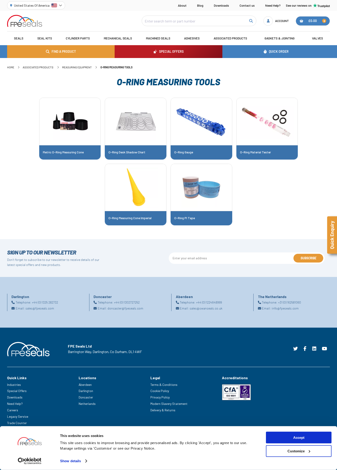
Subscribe (308, 258)
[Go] (250, 21)
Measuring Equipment (77, 67)
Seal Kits (44, 38)
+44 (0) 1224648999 (209, 302)
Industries (14, 385)
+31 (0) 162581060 (289, 302)
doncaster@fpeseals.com (125, 308)
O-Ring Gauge (183, 152)
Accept (298, 438)
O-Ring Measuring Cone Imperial (130, 218)
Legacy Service (17, 416)
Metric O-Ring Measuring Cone (63, 152)
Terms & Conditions (163, 385)
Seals (18, 38)
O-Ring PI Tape (184, 218)
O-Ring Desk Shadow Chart (126, 152)
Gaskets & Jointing (280, 38)
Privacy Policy (160, 397)
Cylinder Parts (78, 38)
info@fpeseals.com (285, 308)
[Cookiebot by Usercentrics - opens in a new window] (30, 461)
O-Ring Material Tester (255, 152)
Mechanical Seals (118, 38)
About (182, 5)
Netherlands (87, 404)
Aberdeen (85, 385)
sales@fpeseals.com (39, 308)
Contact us (247, 5)
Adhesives (192, 38)
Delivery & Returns (162, 410)
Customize (296, 451)
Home (10, 67)
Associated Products (230, 38)
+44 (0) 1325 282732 (45, 302)
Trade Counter (17, 423)
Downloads (221, 5)
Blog (200, 5)
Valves (317, 38)
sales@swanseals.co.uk (206, 308)
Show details (70, 461)
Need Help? (273, 5)
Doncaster (86, 397)
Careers (12, 410)
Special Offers (17, 391)
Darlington (86, 391)
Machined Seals (158, 38)
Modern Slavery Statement (169, 404)
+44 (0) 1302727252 (127, 302)
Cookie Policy (159, 391)
